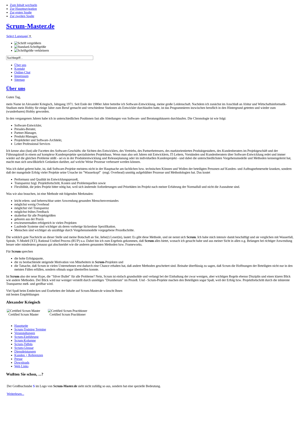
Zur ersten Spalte (21, 12)
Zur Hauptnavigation (23, 8)
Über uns (15, 88)
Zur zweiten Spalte (22, 16)
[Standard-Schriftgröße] (30, 47)
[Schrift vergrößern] (27, 43)
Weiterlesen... (15, 394)
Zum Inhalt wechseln (23, 5)
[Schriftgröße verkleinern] (31, 50)
